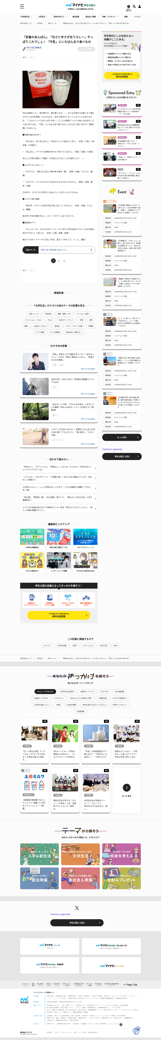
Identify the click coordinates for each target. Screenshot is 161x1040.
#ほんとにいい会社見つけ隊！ (81, 698)
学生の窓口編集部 (33, 48)
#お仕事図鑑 (119, 691)
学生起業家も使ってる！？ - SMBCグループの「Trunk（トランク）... (129, 143)
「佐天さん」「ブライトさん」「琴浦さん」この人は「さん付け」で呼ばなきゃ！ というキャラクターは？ (57, 468)
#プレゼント (59, 698)
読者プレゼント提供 (67, 984)
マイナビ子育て (116, 1007)
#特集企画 (102, 698)
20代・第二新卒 (75, 1015)
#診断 (58, 705)
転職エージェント (95, 1015)
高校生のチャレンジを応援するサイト (87, 1005)
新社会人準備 (91, 16)
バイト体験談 (55, 332)
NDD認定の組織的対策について (111, 984)
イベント (137, 16)
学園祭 (90, 326)
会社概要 (49, 1032)
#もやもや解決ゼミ (120, 698)
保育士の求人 (118, 1018)
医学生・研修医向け (84, 996)
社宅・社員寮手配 (100, 1023)
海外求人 (106, 996)
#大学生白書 (61, 645)
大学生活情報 (124, 1005)
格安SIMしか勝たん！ (74, 332)
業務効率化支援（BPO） (64, 1023)
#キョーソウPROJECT (45, 691)
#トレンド (47, 645)
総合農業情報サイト (103, 1007)
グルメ (32, 57)
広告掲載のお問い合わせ (78, 984)
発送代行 (76, 1023)
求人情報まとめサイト (53, 1005)
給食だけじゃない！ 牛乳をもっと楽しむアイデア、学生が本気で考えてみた (126, 754)
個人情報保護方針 (92, 1032)
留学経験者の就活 (61, 996)
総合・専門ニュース (68, 1005)
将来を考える (59, 16)
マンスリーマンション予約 (129, 1010)
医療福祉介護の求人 (122, 998)
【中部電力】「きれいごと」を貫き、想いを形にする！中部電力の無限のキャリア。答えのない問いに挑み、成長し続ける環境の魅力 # (129, 245)
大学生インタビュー (41, 326)
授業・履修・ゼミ (64, 314)
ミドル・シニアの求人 (59, 998)
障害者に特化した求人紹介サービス (78, 998)
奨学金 (57, 326)
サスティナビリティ (66, 1032)
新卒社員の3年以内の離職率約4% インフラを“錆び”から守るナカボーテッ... (129, 127)
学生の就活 (50, 996)
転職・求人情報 (97, 996)
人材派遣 (49, 1015)
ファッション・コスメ (33, 320)
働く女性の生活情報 (53, 1007)
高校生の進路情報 (52, 1001)
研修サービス (51, 1023)
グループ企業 (82, 1032)
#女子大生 (103, 645)
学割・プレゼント (109, 16)
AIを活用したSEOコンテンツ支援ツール (58, 1012)
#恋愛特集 (80, 711)
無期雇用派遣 (128, 1018)
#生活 (61, 365)
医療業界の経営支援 (61, 1020)
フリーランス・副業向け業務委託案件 (103, 998)
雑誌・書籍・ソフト (67, 1007)
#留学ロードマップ (87, 691)
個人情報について (40, 984)
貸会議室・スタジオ (87, 1023)
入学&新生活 (25, 16)
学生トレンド (52, 23)
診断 (91, 320)
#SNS (116, 645)
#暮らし (55, 415)
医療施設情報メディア (94, 1010)
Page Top (131, 984)
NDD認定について (99, 984)
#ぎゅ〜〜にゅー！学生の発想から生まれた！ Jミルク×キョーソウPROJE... (64, 754)
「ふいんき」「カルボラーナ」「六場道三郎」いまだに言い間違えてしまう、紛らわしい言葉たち (57, 478)
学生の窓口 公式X (122, 456)
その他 (120, 169)
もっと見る (122, 437)
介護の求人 (50, 1020)
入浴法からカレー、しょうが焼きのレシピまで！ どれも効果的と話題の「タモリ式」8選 (57, 488)
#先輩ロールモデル (41, 698)
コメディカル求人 (94, 1018)
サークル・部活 (83, 314)
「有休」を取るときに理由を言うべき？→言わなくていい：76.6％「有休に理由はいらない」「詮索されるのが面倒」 (72, 357)
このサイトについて (25, 984)
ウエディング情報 (80, 1007)
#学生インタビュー (120, 705)
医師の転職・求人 (106, 1018)
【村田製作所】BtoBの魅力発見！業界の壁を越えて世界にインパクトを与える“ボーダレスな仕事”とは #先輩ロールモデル (129, 402)
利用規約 (33, 984)
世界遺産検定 (91, 1007)
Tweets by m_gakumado (112, 449)
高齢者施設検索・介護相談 (80, 1012)
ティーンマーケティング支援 (109, 1005)
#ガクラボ (104, 691)
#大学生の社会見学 (67, 691)
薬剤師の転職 (72, 1018)
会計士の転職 (121, 1015)
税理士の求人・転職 (53, 1018)
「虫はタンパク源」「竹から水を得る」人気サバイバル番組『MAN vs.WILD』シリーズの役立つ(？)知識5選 (72, 407)
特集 (126, 16)
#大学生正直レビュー (42, 705)
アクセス (56, 1032)
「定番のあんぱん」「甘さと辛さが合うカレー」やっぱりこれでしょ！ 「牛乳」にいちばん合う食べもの (95, 23)
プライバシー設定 (89, 984)
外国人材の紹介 (74, 1020)
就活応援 (75, 16)
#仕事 (54, 365)
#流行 (74, 645)
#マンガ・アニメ (57, 440)
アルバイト (133, 996)
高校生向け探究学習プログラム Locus (71, 1001)
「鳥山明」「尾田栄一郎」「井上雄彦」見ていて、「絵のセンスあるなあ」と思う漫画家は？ (57, 498)
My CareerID (82, 1010)
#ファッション (88, 645)
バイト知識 (40, 332)
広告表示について (57, 984)
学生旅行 (48, 314)
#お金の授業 (71, 705)
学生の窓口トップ (25, 23)
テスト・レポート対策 (74, 326)
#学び (54, 387)
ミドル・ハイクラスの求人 (119, 996)
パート (49, 998)
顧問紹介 (63, 1018)
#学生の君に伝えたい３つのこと (94, 705)
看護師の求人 (82, 1018)
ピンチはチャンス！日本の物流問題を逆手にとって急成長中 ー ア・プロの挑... (129, 111)
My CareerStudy (71, 1010)
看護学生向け (72, 996)
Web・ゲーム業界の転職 (61, 1015)
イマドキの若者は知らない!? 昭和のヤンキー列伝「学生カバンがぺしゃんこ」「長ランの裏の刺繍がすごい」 (57, 508)
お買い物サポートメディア (111, 1010)
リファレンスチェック (114, 1023)
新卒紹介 (85, 1015)
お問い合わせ (49, 984)
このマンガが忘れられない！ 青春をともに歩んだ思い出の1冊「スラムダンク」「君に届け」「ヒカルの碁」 (73, 432)
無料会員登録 (58, 615)
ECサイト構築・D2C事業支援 (55, 1010)
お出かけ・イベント (66, 320)
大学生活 (41, 16)
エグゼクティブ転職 (109, 1015)
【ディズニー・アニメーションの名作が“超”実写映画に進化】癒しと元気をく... (129, 175)
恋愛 (81, 320)
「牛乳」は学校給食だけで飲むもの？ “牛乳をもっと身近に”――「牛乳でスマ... (96, 754)
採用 (75, 1032)
